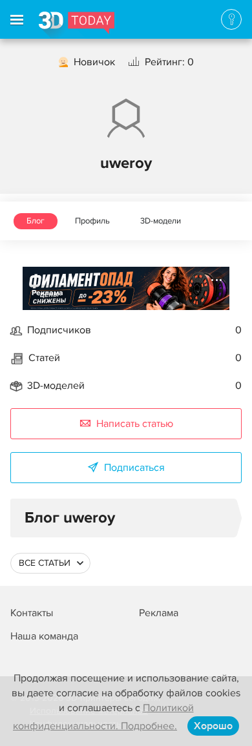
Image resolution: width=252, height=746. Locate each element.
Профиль (92, 221)
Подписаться (134, 467)
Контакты (31, 612)
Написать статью (134, 423)
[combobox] (50, 563)
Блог (35, 221)
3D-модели (160, 221)
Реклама (47, 293)
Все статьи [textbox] (44, 562)
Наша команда (44, 636)
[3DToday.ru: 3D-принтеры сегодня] (76, 25)
